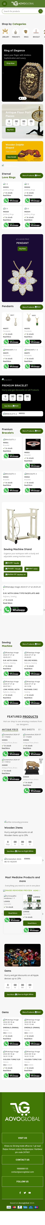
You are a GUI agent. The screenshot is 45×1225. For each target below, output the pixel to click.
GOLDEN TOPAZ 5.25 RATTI (11, 1060)
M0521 (22, 413)
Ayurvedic (7, 904)
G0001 (5, 740)
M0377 (5, 328)
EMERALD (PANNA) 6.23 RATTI (10, 1028)
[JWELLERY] (6, 30)
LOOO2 (26, 911)
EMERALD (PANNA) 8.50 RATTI (32, 1028)
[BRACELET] (36, 30)
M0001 (6, 187)
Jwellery (6, 190)
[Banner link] (22, 121)
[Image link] (22, 1111)
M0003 (6, 212)
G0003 (5, 765)
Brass (15, 743)
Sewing (13, 596)
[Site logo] (22, 3)
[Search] (40, 11)
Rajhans (6, 596)
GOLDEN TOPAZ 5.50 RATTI (33, 1060)
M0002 (27, 187)
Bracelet (6, 445)
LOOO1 (7, 901)
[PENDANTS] (16, 30)
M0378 (27, 328)
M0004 (27, 212)
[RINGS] (26, 30)
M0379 (5, 353)
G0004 (26, 777)
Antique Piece (7, 743)
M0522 (5, 477)
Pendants (6, 331)
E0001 (27, 858)
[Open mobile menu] (4, 3)
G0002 (26, 740)
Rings (12, 190)
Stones (5, 1030)
